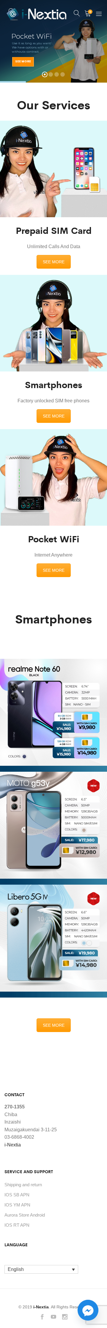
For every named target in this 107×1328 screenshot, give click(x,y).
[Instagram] (64, 1317)
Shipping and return (23, 1184)
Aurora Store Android (24, 1214)
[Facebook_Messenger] (88, 1310)
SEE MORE (53, 261)
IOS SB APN (16, 1194)
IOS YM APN (17, 1204)
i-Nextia (12, 1144)
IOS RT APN (16, 1225)
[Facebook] (42, 1317)
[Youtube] (53, 1317)
